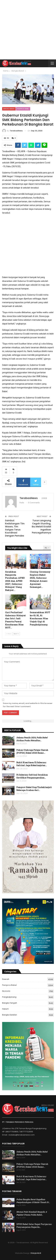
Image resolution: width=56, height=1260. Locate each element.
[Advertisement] (28, 29)
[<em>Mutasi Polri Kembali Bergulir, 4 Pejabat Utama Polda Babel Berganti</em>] (8, 1215)
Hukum (5, 1008)
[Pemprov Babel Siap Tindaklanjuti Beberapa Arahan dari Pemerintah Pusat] (8, 790)
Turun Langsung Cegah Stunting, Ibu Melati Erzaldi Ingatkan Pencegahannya (41, 526)
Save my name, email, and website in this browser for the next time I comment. (27, 705)
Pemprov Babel (23, 109)
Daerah (5, 979)
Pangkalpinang (9, 997)
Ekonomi (6, 991)
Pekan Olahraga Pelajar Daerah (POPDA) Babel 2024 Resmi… (32, 751)
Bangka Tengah (9, 1003)
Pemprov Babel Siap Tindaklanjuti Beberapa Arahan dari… (34, 788)
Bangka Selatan (9, 1014)
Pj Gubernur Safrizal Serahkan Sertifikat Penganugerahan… (32, 776)
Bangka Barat (9, 109)
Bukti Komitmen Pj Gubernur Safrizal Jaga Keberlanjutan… (31, 764)
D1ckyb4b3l (36, 1253)
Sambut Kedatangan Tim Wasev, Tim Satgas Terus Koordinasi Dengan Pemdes (15, 528)
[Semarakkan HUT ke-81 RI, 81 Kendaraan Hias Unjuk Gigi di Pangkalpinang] (40, 601)
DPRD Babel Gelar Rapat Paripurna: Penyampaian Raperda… (34, 1225)
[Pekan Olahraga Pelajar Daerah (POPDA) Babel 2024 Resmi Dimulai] (8, 753)
